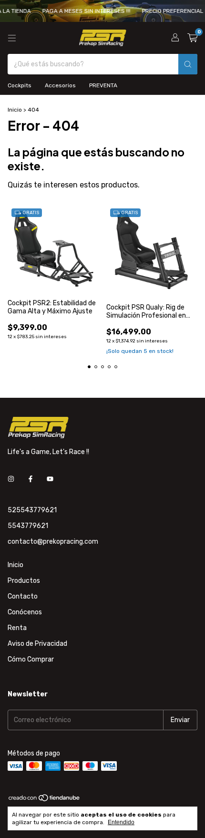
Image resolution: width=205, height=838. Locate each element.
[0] (192, 38)
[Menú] (12, 38)
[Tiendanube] (45, 800)
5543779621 (28, 526)
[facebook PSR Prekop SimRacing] (30, 479)
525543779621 (32, 510)
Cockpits (19, 85)
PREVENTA (103, 85)
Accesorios (60, 85)
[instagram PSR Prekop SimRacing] (11, 479)
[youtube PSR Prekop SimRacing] (50, 479)
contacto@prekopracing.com (53, 542)
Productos (24, 581)
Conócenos (25, 612)
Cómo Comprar (31, 659)
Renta (17, 628)
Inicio (15, 109)
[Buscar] (187, 64)
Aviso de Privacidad (37, 644)
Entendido (121, 822)
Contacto (23, 596)
